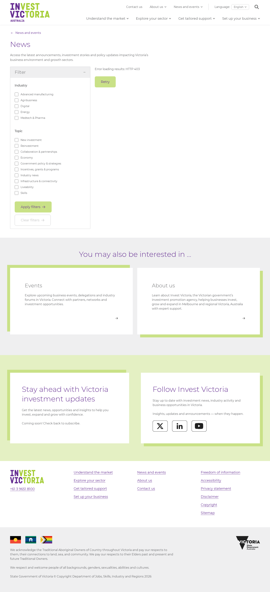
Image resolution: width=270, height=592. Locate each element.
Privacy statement (216, 489)
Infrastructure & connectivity (39, 181)
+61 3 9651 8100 (22, 489)
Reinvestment (30, 146)
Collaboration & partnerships (39, 151)
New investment (31, 140)
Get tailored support (90, 489)
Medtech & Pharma (33, 118)
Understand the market (93, 472)
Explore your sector (89, 480)
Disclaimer (210, 497)
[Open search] (256, 7)
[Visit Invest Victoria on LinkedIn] (179, 426)
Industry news (30, 175)
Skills (24, 193)
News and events (186, 7)
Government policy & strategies (41, 163)
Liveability (27, 187)
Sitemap (208, 513)
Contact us (134, 7)
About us (156, 7)
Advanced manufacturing (37, 94)
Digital (25, 106)
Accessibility (211, 480)
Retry (105, 82)
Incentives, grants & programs (40, 169)
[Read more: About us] (198, 318)
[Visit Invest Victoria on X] (160, 426)
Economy (27, 157)
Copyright (209, 505)
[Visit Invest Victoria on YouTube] (199, 426)
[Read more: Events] (71, 318)
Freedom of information (220, 472)
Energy (25, 112)
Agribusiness (29, 100)
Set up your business (91, 497)
